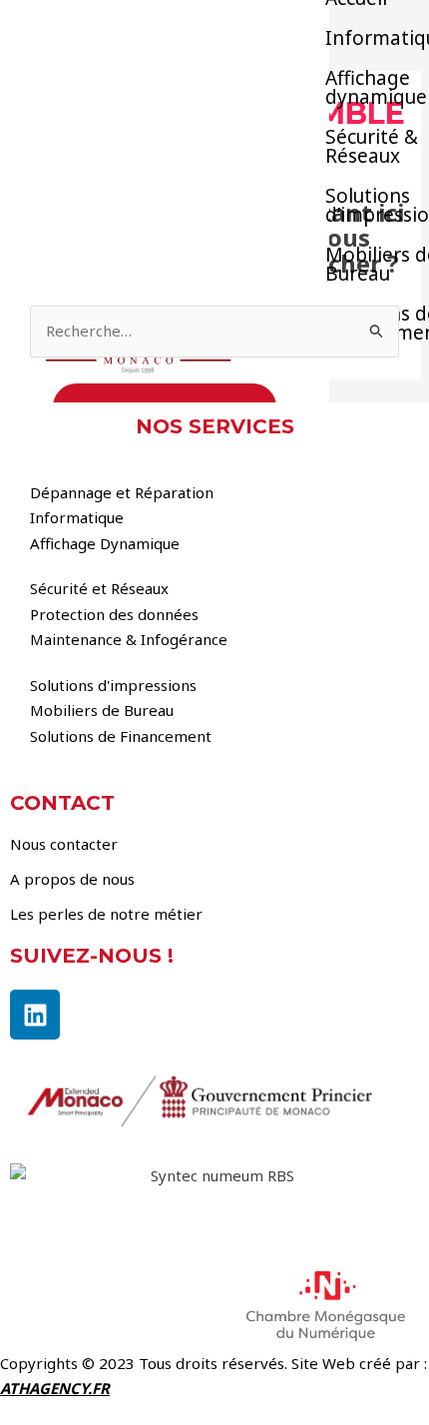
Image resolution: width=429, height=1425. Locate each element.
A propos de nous (72, 879)
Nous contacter (64, 844)
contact (62, 803)
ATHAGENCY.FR (55, 1388)
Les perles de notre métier (106, 914)
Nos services (215, 426)
